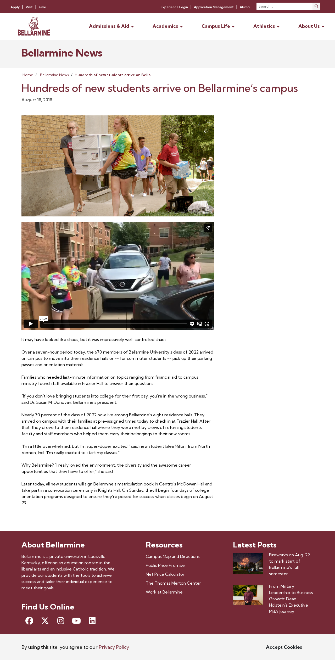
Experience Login (174, 7)
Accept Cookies (284, 647)
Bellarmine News (54, 74)
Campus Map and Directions (173, 556)
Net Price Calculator (165, 574)
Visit (29, 7)
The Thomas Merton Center (173, 583)
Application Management (214, 7)
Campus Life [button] (216, 26)
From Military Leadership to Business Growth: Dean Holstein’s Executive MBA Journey (291, 599)
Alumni (245, 7)
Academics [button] (165, 26)
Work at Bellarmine (164, 592)
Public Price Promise (165, 565)
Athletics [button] (264, 26)
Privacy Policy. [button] (114, 647)
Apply (15, 7)
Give (42, 7)
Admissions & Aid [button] (109, 26)
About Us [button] (309, 26)
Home (28, 74)
